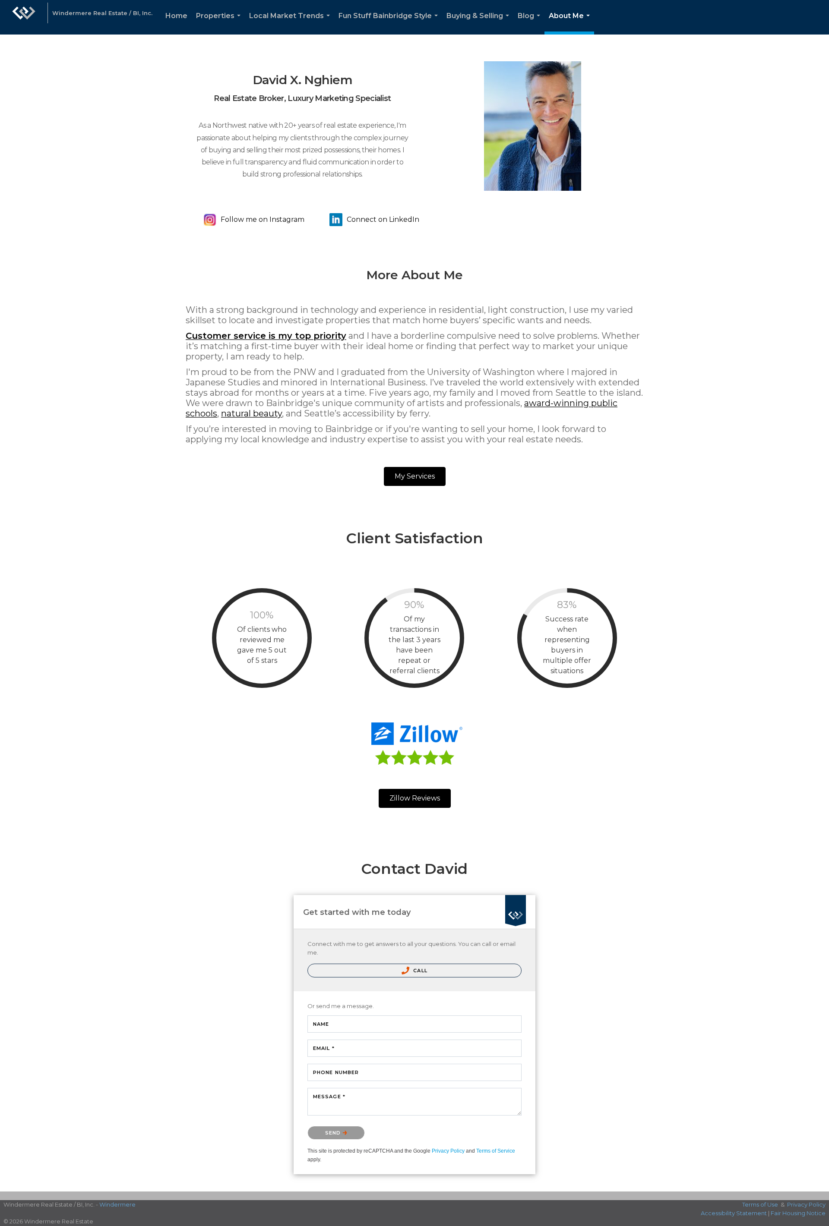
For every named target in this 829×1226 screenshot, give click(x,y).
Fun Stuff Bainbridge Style (390, 23)
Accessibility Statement (734, 1213)
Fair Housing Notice (798, 1213)
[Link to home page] (23, 17)
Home (176, 16)
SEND (334, 1133)
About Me (571, 23)
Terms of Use (760, 1204)
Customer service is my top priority (266, 336)
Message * (329, 1097)
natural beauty (251, 413)
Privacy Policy (448, 1151)
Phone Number (336, 1072)
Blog (531, 23)
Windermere (117, 1204)
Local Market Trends (291, 23)
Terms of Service (495, 1151)
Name (321, 1024)
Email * (324, 1048)
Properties (220, 23)
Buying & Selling (479, 23)
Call (419, 971)
